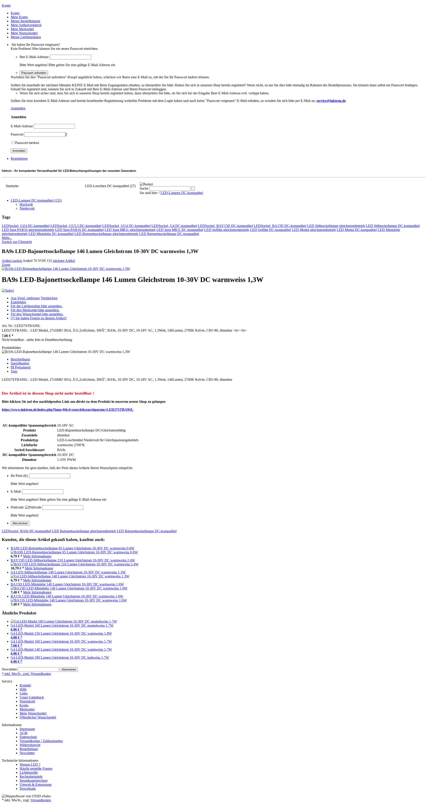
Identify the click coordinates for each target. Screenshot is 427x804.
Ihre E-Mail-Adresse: (34, 57)
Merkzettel (27, 709)
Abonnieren (69, 669)
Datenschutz (28, 737)
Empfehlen (18, 302)
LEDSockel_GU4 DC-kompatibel (126, 226)
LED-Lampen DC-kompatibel (182, 193)
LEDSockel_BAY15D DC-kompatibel (225, 226)
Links (24, 693)
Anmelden (18, 108)
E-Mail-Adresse (22, 126)
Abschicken (20, 523)
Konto (24, 705)
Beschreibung (20, 359)
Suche (144, 188)
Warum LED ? (30, 764)
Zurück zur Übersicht (17, 242)
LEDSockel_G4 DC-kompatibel (174, 226)
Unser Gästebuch (32, 697)
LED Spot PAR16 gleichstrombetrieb (28, 230)
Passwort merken (27, 143)
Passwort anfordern (33, 73)
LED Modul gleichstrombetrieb (314, 230)
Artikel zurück (12, 261)
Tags (14, 371)
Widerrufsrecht (30, 745)
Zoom (6, 265)
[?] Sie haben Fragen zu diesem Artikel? (39, 318)
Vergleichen (49, 298)
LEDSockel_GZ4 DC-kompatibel (26, 226)
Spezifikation (20, 363)
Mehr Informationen (37, 556)
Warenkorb (27, 701)
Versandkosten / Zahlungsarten (41, 741)
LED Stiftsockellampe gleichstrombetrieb (336, 226)
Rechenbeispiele (31, 776)
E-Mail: (16, 491)
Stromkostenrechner (34, 780)
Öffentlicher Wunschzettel (38, 717)
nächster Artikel (64, 261)
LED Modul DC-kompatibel (357, 230)
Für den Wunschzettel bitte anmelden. (37, 314)
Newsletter (9, 669)
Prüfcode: (17, 507)
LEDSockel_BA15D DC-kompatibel (280, 226)
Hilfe (23, 689)
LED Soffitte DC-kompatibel (270, 230)
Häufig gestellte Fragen (36, 768)
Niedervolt (27, 208)
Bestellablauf (29, 749)
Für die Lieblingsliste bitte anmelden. (36, 306)
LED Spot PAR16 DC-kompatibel (79, 230)
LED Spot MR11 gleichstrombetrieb (130, 230)
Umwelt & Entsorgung (36, 784)
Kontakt (25, 685)
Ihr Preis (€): (19, 476)
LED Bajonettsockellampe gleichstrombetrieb (106, 234)
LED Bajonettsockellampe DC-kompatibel (169, 234)
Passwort (17, 134)
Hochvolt (26, 204)
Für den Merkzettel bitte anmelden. (35, 310)
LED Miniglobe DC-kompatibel (51, 234)
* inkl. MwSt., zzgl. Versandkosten (26, 674)
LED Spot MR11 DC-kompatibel (179, 230)
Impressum (27, 729)
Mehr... (7, 238)
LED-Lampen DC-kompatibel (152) (51, 186)
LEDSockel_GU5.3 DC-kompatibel (75, 226)
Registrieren (19, 158)
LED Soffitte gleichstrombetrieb (226, 230)
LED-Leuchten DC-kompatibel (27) (110, 186)
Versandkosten (40, 800)
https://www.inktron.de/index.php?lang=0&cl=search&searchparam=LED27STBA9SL (67, 409)
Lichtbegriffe (29, 772)
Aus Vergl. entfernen (25, 298)
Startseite (12, 186)
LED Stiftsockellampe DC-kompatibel (393, 226)
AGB (23, 733)
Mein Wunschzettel (33, 713)
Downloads (28, 788)
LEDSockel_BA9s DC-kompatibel (26, 531)
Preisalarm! (21, 367)
